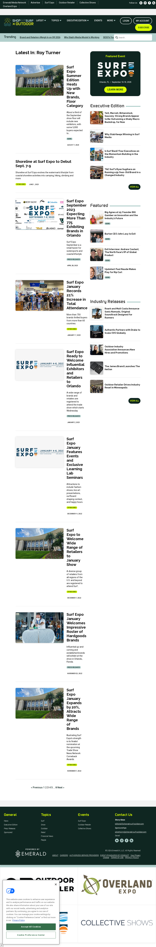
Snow (43, 825)
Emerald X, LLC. (118, 851)
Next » (60, 787)
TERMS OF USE (117, 857)
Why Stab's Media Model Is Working (81, 37)
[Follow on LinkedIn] (140, 2)
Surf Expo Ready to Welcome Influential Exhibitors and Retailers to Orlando (75, 368)
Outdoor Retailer (67, 3)
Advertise (35, 3)
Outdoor (44, 829)
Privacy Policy (18, 920)
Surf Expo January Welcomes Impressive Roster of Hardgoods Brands (76, 627)
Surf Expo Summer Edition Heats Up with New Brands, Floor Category (75, 86)
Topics (55, 20)
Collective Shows (88, 3)
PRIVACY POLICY (132, 857)
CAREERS (64, 855)
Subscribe (143, 27)
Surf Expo (49, 3)
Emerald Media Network (14, 3)
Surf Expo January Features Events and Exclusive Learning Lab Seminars (75, 458)
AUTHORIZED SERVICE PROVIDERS (84, 855)
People (43, 840)
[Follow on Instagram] (145, 2)
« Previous (37, 787)
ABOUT (55, 855)
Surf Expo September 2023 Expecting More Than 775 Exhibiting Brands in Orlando (76, 218)
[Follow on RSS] (153, 2)
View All (134, 187)
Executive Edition (76, 20)
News (69, 139)
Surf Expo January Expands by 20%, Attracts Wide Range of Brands (74, 709)
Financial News (47, 836)
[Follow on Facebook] (149, 2)
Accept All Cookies (31, 927)
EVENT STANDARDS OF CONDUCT (114, 855)
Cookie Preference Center (31, 935)
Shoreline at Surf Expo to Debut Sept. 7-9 (43, 163)
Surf (42, 821)
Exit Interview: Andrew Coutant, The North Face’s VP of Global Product (122, 252)
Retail (43, 832)
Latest (40, 20)
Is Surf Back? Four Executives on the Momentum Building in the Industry (122, 154)
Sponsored (20, 184)
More (110, 20)
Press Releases (73, 259)
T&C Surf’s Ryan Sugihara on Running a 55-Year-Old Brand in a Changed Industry (122, 172)
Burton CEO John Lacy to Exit (120, 234)
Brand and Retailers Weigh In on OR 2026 (40, 37)
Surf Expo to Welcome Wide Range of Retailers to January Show (75, 547)
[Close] (55, 884)
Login (126, 21)
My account (142, 21)
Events (98, 20)
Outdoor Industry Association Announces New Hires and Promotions (120, 349)
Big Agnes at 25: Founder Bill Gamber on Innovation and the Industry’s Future (121, 215)
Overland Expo (10, 6)
